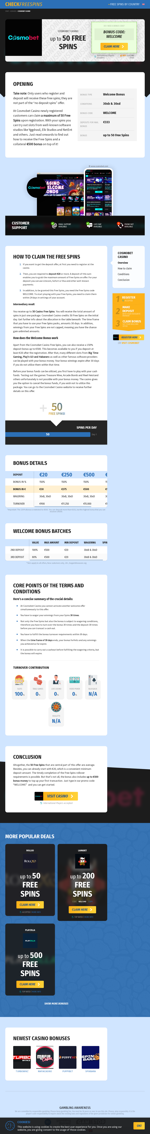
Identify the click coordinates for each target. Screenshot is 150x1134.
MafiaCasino (45, 1071)
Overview (123, 262)
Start (7, 11)
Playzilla (30, 930)
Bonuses (13, 11)
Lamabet (82, 850)
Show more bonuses (56, 1003)
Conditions (123, 274)
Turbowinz (22, 1071)
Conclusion (123, 280)
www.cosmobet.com (99, 166)
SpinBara (90, 1071)
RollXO (30, 850)
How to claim (125, 268)
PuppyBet (67, 1071)
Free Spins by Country (124, 4)
